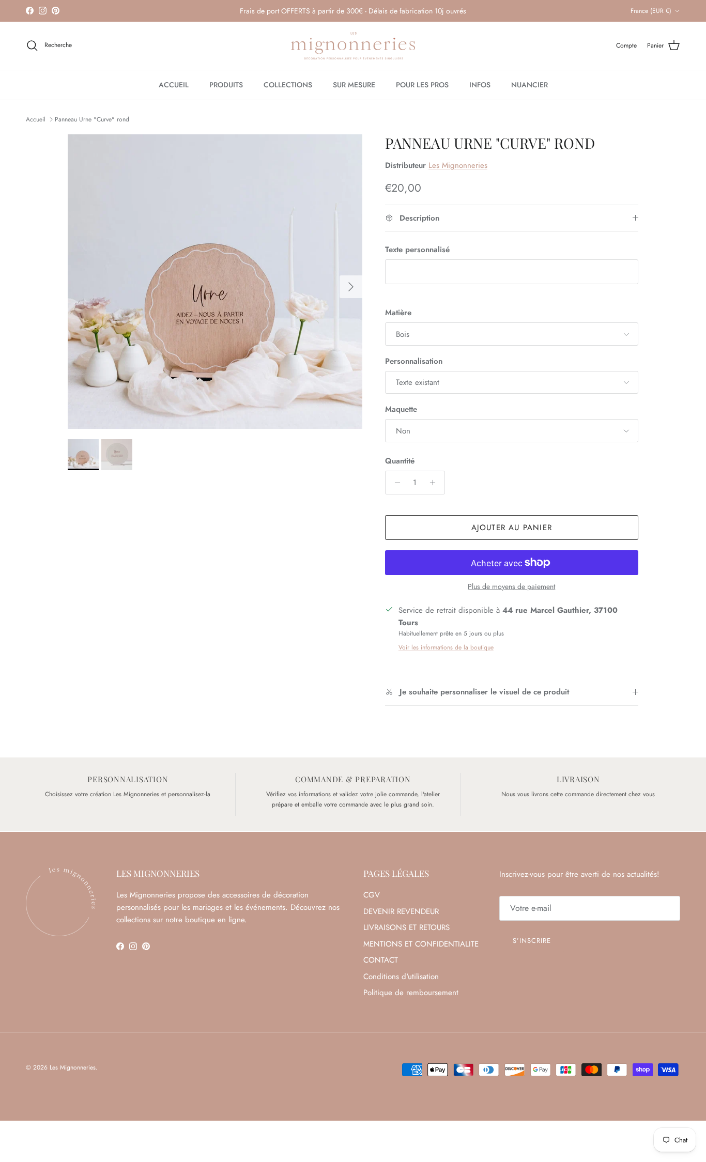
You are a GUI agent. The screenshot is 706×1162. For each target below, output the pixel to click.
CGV (371, 895)
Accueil (35, 119)
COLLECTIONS (288, 85)
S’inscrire (532, 941)
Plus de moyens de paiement (511, 586)
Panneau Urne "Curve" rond (92, 119)
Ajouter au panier (511, 527)
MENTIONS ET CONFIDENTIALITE (421, 944)
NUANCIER (529, 85)
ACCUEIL (174, 85)
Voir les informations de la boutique (446, 647)
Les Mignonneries (457, 165)
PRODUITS (226, 85)
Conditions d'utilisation (401, 976)
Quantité (400, 461)
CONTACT (380, 960)
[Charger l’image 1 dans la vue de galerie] (215, 281)
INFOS (479, 85)
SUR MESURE (354, 85)
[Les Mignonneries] (353, 45)
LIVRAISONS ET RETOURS (406, 927)
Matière (398, 312)
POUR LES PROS (422, 85)
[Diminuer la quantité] (395, 482)
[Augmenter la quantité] (435, 482)
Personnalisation (413, 361)
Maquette (401, 409)
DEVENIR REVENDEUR (401, 911)
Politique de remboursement (410, 992)
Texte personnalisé (417, 249)
